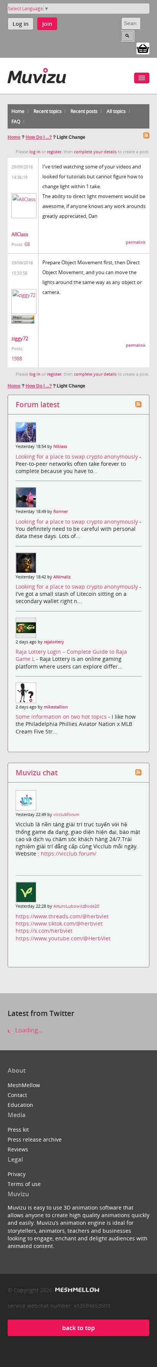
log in (34, 151)
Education (20, 1104)
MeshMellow (24, 1085)
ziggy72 (19, 338)
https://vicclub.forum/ (68, 853)
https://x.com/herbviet (44, 930)
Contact (17, 1095)
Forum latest (37, 404)
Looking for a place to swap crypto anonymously (77, 456)
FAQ (15, 121)
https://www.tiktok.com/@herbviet (59, 923)
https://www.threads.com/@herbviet (62, 916)
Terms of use (24, 1184)
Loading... (28, 1030)
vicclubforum (66, 814)
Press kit (18, 1129)
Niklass (60, 446)
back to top (78, 1328)
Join (47, 23)
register (54, 151)
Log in (21, 23)
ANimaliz (61, 577)
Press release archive (35, 1139)
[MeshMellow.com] (76, 1290)
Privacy (17, 1174)
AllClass (19, 234)
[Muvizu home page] (37, 74)
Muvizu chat (37, 772)
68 (27, 244)
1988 (16, 358)
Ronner (60, 511)
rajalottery (54, 642)
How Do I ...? (39, 137)
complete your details (95, 151)
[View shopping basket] (142, 48)
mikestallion (56, 707)
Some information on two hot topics (62, 716)
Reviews (18, 1149)
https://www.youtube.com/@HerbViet (63, 938)
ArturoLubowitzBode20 (76, 906)
